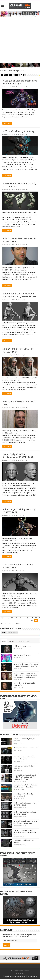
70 (20, 618)
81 (6, 623)
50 (12, 618)
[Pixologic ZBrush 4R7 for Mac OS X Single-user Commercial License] (20, 958)
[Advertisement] (20, 40)
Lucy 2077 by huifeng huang (22, 655)
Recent (4, 641)
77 (27, 618)
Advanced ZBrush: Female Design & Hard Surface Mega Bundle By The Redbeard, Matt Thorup (25, 777)
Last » (18, 623)
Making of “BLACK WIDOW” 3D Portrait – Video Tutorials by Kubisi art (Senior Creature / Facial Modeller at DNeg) (26, 675)
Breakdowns (21, 87)
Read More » (7, 123)
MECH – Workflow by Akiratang (18, 131)
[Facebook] (18, 973)
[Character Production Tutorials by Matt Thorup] (20, 14)
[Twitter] (21, 973)
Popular (11, 641)
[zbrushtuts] (20, 5)
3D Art (19, 300)
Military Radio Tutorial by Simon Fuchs (26, 748)
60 (16, 618)
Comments (20, 641)
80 (2, 623)
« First (3, 618)
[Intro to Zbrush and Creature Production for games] (20, 65)
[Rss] (17, 973)
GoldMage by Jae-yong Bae (22, 646)
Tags (28, 641)
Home (4, 71)
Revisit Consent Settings (10, 632)
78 (32, 620)
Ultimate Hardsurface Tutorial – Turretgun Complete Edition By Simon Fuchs (25, 832)
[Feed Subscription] (39, 75)
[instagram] (23, 973)
